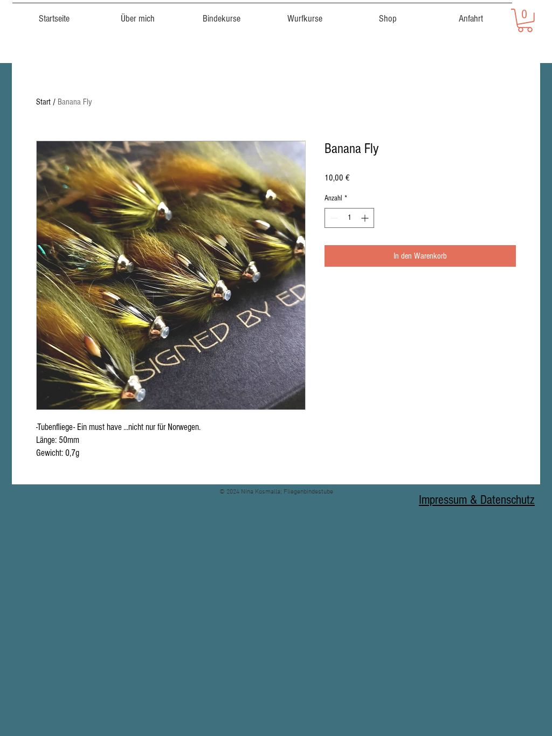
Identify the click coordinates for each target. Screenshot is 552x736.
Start (43, 102)
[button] (525, 20)
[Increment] (365, 218)
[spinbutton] (349, 218)
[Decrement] (333, 218)
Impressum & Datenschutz (477, 499)
